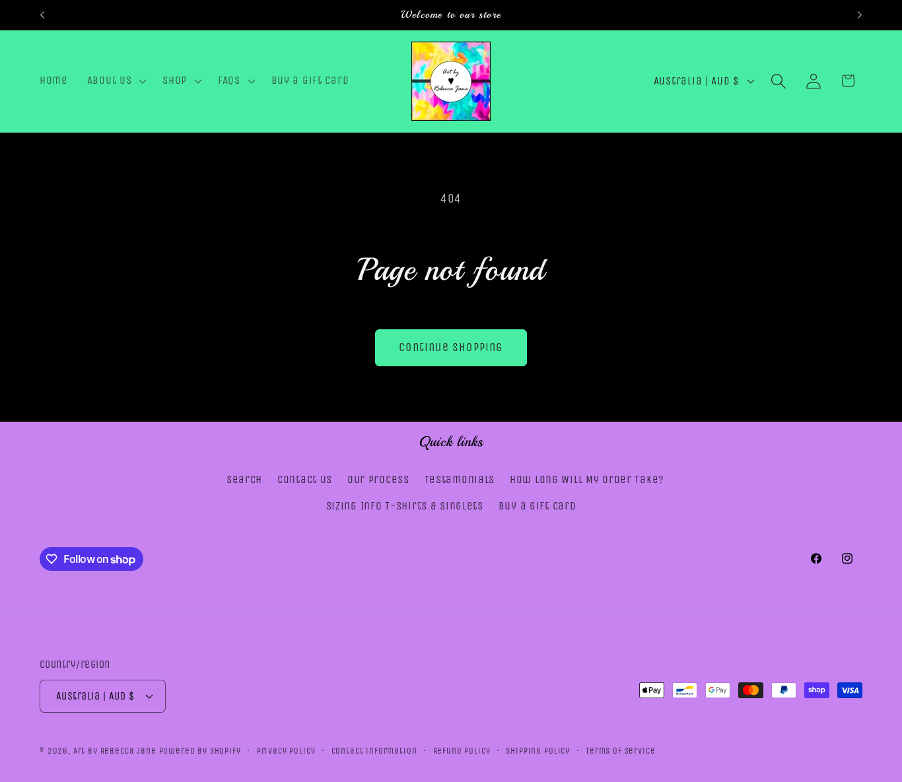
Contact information (374, 750)
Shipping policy (538, 750)
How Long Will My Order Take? (587, 479)
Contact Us (304, 479)
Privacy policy (286, 750)
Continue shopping (451, 347)
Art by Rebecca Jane (114, 750)
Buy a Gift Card (537, 506)
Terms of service (620, 750)
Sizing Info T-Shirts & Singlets (404, 506)
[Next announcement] (859, 15)
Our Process (378, 479)
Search (244, 479)
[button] (115, 81)
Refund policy (462, 750)
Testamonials (460, 479)
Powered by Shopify (200, 750)
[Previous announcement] (42, 15)
